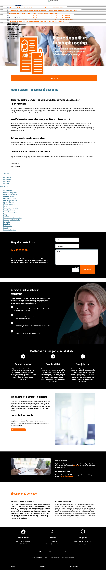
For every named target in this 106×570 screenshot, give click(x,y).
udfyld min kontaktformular (33, 333)
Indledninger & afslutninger (10, 192)
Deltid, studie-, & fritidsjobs (10, 194)
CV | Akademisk (7, 179)
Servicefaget (6, 224)
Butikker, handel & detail (9, 198)
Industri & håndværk (8, 202)
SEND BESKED (88, 269)
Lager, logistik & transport (10, 212)
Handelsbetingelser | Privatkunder (41, 557)
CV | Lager (6, 183)
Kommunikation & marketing (10, 208)
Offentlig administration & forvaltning (12, 218)
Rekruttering (42, 552)
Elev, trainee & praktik (8, 196)
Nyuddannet (6, 216)
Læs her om (76, 465)
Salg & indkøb (6, 222)
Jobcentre (57, 552)
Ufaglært (5, 228)
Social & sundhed (7, 226)
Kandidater (50, 552)
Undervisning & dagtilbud (9, 230)
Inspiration (64, 552)
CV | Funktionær (7, 177)
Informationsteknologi (8, 204)
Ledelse (5, 214)
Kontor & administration (9, 210)
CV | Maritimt (6, 181)
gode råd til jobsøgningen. (66, 476)
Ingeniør (5, 206)
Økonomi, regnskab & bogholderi (11, 220)
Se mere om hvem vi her (18, 430)
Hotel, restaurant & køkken (10, 200)
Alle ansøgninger (7, 190)
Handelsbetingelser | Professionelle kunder (62, 557)
